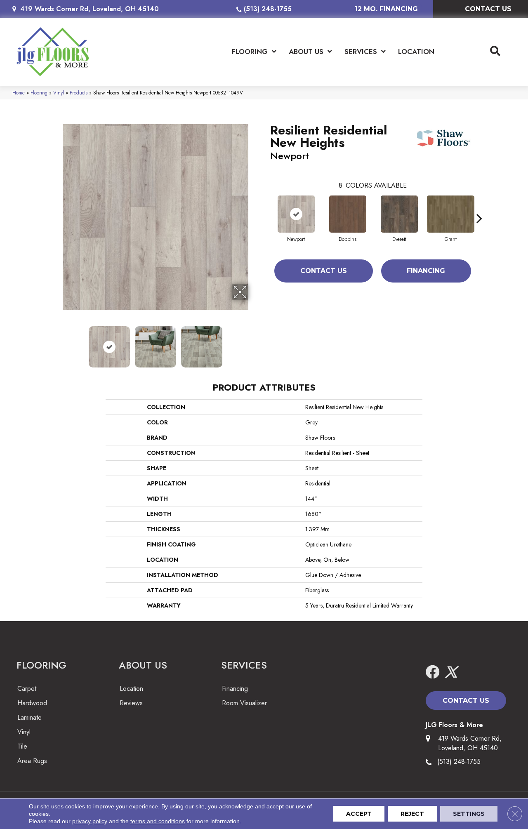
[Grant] (450, 214)
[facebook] (433, 672)
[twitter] (451, 672)
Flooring (39, 92)
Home (18, 92)
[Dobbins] (347, 214)
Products (78, 92)
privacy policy (89, 821)
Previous (57, 343)
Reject (412, 813)
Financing (426, 271)
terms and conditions (157, 821)
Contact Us (323, 271)
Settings (469, 813)
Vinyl (58, 92)
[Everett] (399, 214)
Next (254, 343)
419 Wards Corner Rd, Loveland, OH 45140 (89, 9)
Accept (359, 813)
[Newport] (296, 214)
